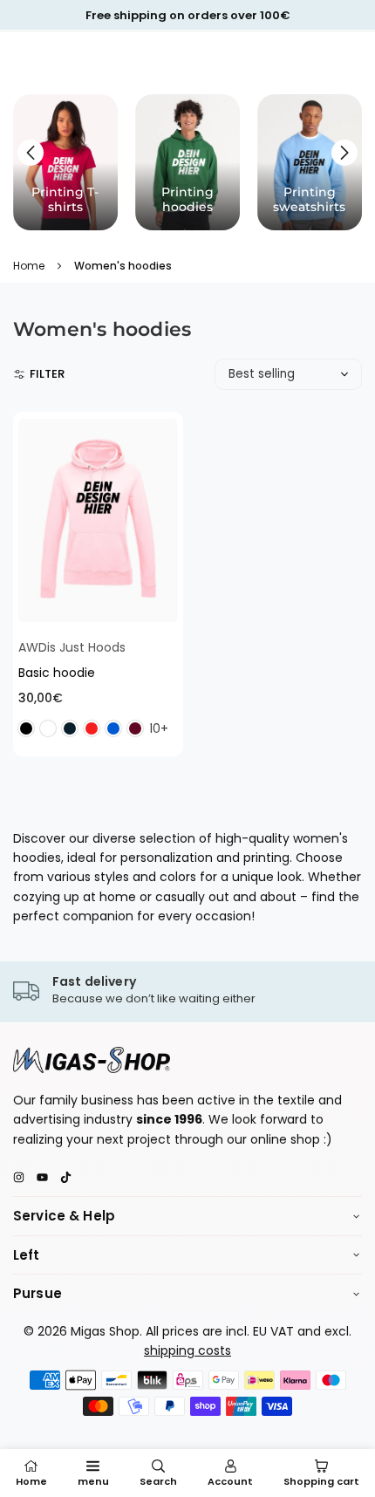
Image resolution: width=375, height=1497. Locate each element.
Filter (47, 374)
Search (158, 1481)
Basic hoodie (56, 672)
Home (28, 265)
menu (93, 1481)
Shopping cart (321, 1481)
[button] (344, 153)
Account (230, 1481)
